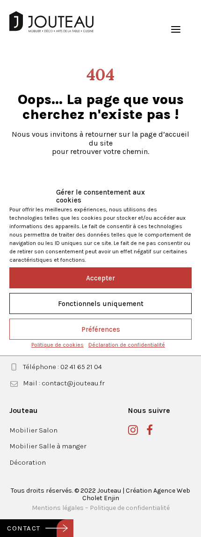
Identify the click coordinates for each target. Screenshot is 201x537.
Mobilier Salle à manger (47, 446)
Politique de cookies (57, 345)
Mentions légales (58, 508)
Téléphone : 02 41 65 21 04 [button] (62, 367)
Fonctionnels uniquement (101, 304)
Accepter (100, 278)
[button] (176, 29)
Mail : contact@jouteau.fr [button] (64, 383)
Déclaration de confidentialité (126, 345)
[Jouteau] (51, 21)
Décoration (27, 462)
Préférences (100, 329)
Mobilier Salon (33, 430)
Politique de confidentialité (130, 508)
